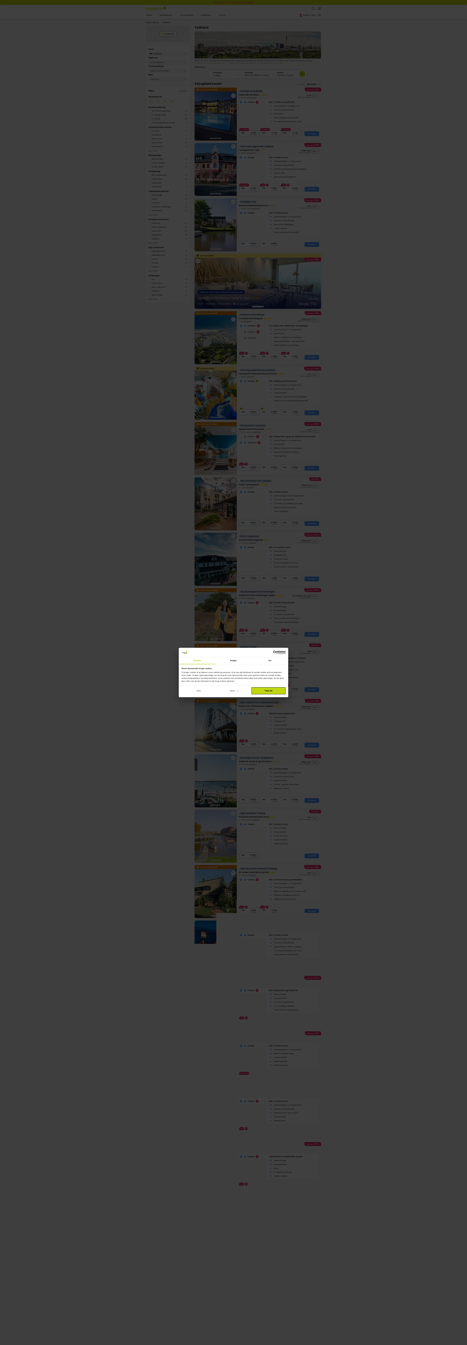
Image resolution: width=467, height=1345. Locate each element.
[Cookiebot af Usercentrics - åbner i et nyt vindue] (275, 652)
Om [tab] (269, 660)
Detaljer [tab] (233, 660)
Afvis (198, 691)
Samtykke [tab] (197, 660)
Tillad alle (269, 691)
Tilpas (232, 691)
